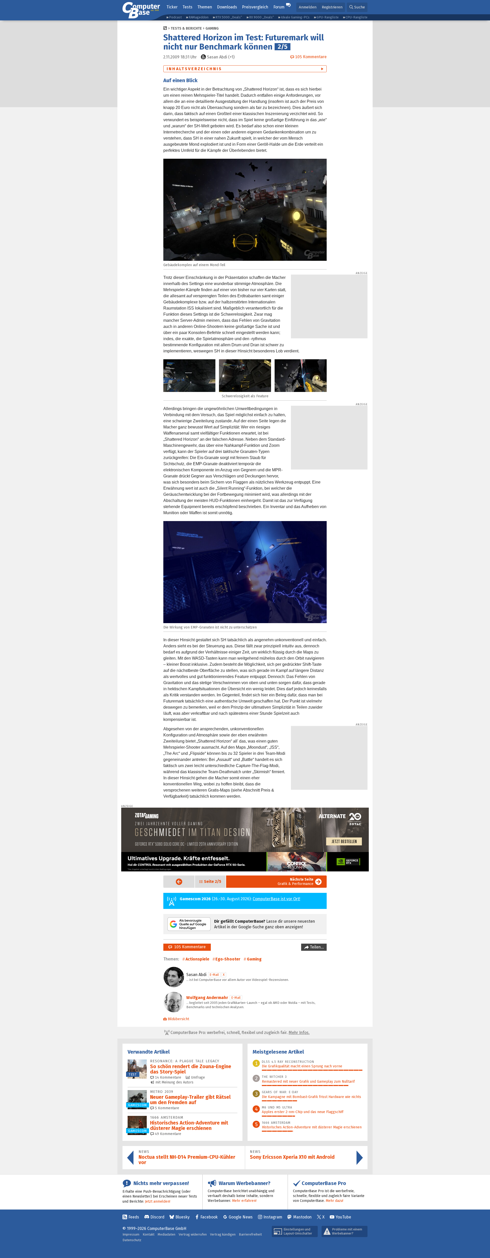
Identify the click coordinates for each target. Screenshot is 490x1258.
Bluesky (182, 1217)
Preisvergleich (255, 7)
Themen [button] (204, 7)
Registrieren (332, 7)
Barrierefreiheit (250, 1234)
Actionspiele (197, 959)
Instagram (272, 1217)
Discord (157, 1217)
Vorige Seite (175, 882)
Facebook (209, 1217)
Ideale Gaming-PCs (295, 17)
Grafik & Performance (295, 881)
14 (167, 1077)
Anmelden (307, 7)
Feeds (133, 1217)
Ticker (172, 7)
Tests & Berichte (186, 28)
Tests (187, 7)
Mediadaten (166, 1234)
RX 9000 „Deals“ (261, 17)
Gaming (212, 28)
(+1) (221, 57)
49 (167, 1134)
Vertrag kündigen (223, 1234)
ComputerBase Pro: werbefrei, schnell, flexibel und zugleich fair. (239, 1032)
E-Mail (214, 975)
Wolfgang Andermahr (207, 997)
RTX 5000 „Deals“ (228, 17)
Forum (279, 7)
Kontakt (148, 1234)
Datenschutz (131, 1240)
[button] (357, 7)
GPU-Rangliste (327, 17)
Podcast (175, 17)
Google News (241, 1217)
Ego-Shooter (227, 959)
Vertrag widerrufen (193, 1234)
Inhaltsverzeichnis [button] (194, 68)
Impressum (130, 1234)
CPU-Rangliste (357, 17)
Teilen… (316, 947)
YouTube (343, 1217)
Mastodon (302, 1217)
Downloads (227, 7)
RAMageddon (199, 17)
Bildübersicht (178, 1019)
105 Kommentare (189, 946)
